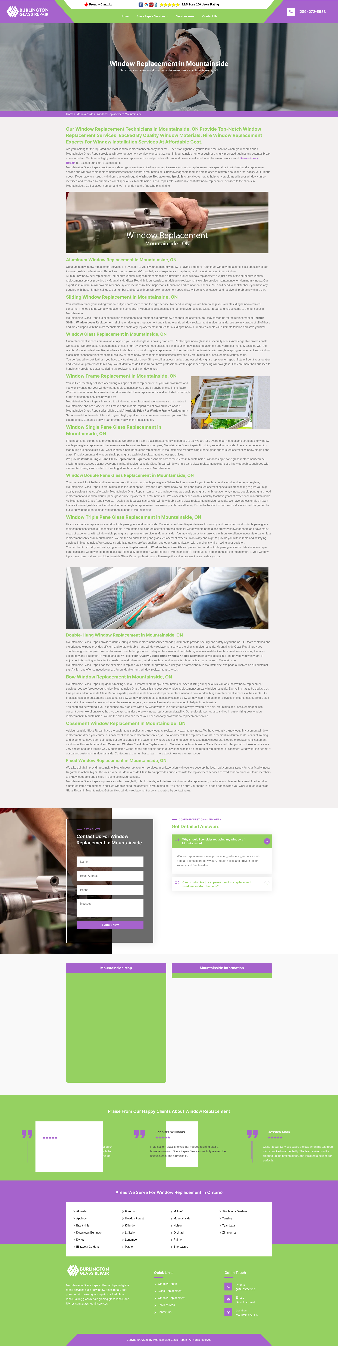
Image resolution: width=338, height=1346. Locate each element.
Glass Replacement (170, 1290)
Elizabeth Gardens (87, 1246)
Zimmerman (229, 1232)
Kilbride (130, 1225)
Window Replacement (171, 1297)
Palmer (178, 1239)
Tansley (227, 1218)
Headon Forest (134, 1218)
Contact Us (210, 16)
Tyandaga (228, 1225)
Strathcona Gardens (234, 1211)
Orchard (179, 1232)
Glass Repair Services (150, 16)
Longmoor (131, 1239)
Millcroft (178, 1211)
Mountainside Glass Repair (170, 1339)
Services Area (185, 16)
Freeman (130, 1211)
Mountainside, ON (247, 1315)
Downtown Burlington (89, 1232)
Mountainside (85, 114)
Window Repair (167, 1283)
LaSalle (130, 1232)
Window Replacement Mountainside (119, 114)
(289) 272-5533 (312, 12)
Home (125, 16)
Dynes (80, 1239)
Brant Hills (82, 1225)
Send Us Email (245, 1302)
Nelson (178, 1225)
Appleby (81, 1218)
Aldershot (82, 1211)
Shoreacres (181, 1246)
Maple (129, 1246)
